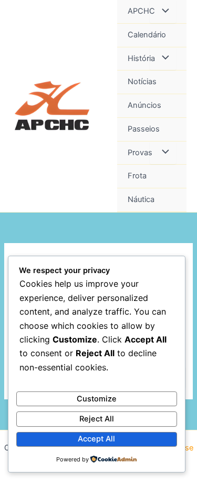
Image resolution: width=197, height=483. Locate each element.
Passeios (144, 129)
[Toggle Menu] (163, 11)
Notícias (142, 81)
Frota (137, 175)
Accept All (96, 439)
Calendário (147, 34)
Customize (97, 399)
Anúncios (144, 105)
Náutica (141, 199)
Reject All (96, 419)
